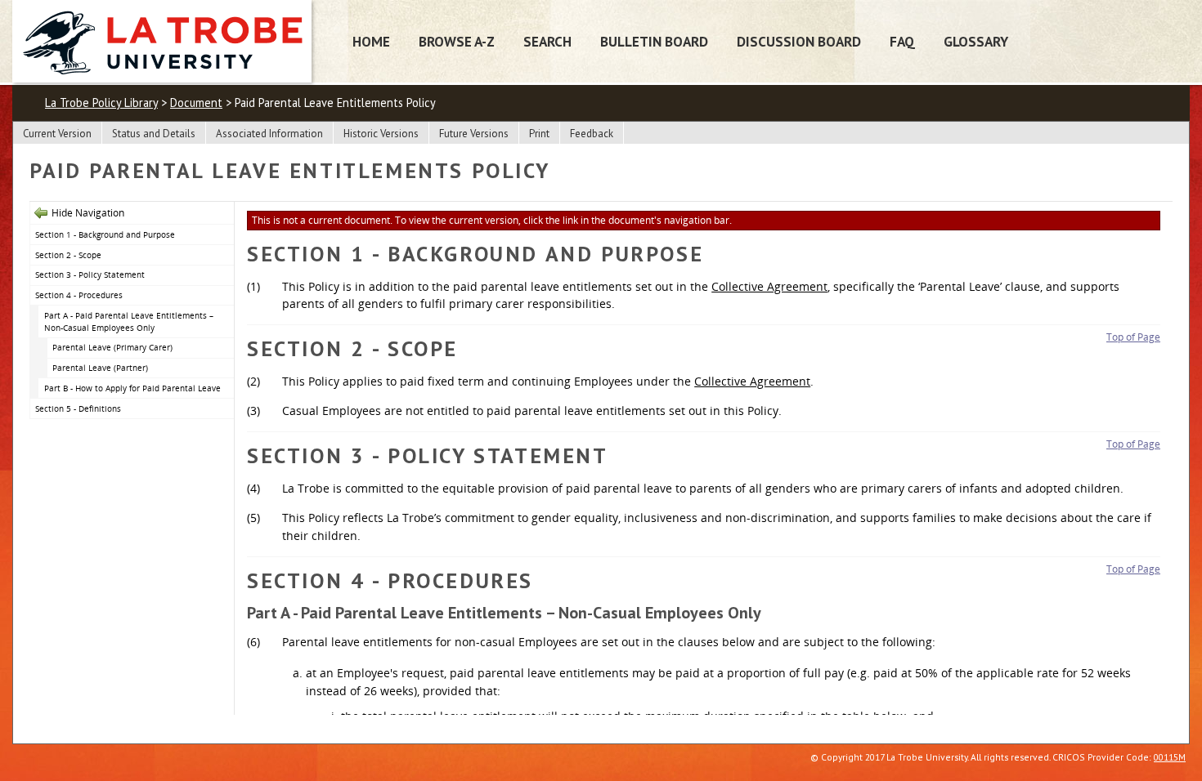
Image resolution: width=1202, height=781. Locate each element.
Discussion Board (799, 41)
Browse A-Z (457, 41)
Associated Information (269, 134)
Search (547, 41)
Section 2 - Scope (68, 255)
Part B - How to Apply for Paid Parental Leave (132, 388)
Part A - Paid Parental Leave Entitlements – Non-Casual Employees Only (128, 321)
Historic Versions (381, 134)
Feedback (591, 134)
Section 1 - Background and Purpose (105, 234)
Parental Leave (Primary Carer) (112, 347)
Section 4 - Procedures (79, 295)
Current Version (57, 134)
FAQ (902, 41)
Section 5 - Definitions (78, 408)
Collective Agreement (769, 286)
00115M (1170, 757)
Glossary (976, 41)
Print (539, 134)
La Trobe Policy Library (101, 102)
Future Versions (474, 134)
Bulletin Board (654, 41)
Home (371, 41)
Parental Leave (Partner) (100, 367)
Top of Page (1133, 337)
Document (196, 102)
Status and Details (153, 134)
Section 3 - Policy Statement (90, 274)
